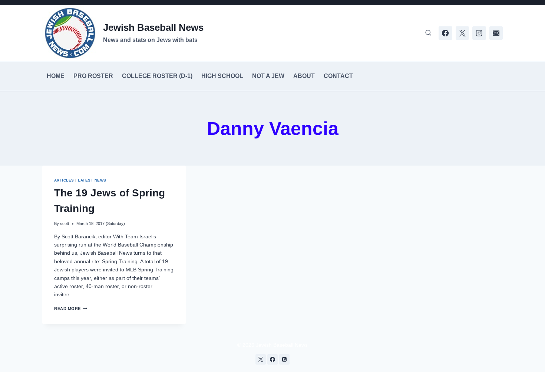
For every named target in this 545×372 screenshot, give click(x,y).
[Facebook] (445, 33)
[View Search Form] (428, 33)
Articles (64, 180)
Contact (338, 76)
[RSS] (284, 359)
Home (56, 76)
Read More (70, 308)
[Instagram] (479, 33)
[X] (462, 33)
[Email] (496, 33)
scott (64, 223)
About (304, 76)
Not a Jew (268, 76)
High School (222, 76)
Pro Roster (93, 76)
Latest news (92, 180)
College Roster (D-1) (157, 76)
